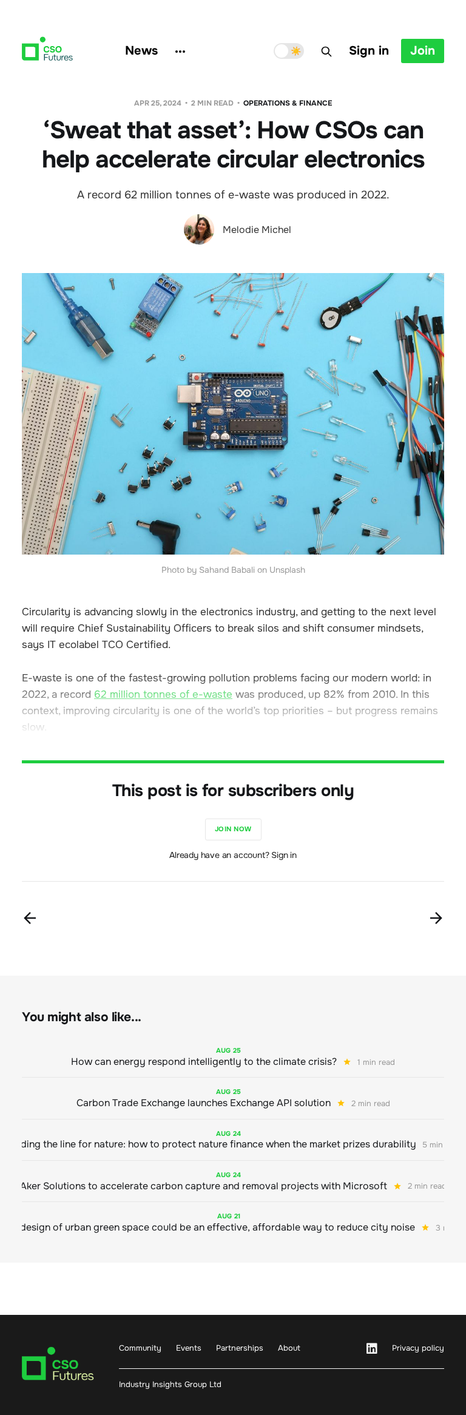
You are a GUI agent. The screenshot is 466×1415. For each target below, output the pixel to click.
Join (422, 50)
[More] (180, 51)
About (289, 1348)
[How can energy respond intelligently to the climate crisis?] (233, 1056)
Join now (233, 829)
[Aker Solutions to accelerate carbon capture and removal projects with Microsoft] (233, 1181)
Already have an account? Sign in (233, 854)
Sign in (369, 50)
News (141, 50)
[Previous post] (30, 918)
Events (188, 1348)
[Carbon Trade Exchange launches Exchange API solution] (233, 1098)
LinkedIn (371, 1349)
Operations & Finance (287, 103)
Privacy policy (418, 1348)
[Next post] (436, 918)
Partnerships (239, 1348)
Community (140, 1348)
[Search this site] (326, 51)
